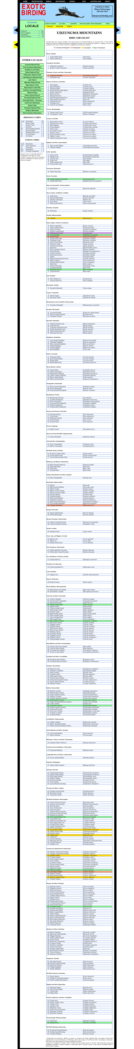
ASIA (84, 1)
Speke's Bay (32, 105)
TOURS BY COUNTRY (50, 23)
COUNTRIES (73, 23)
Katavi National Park (32, 72)
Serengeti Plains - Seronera (32, 100)
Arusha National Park (32, 64)
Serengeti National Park (32, 98)
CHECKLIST (50, 26)
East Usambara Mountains (32, 67)
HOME (25, 1)
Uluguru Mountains (32, 110)
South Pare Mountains (32, 103)
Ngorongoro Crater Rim (32, 87)
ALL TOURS (62, 23)
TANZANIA (32, 22)
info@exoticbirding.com (102, 16)
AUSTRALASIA (95, 1)
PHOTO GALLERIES (85, 23)
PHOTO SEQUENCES (96, 23)
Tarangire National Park (32, 108)
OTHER (108, 23)
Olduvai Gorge (32, 92)
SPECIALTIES (59, 26)
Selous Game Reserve (32, 95)
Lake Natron (32, 80)
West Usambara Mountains (32, 113)
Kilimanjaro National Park (32, 75)
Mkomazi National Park (32, 82)
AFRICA (72, 1)
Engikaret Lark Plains (32, 70)
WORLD (49, 1)
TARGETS (69, 26)
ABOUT (107, 1)
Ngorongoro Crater (32, 85)
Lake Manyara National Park (32, 77)
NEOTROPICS (60, 1)
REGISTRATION (37, 1)
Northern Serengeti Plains (32, 90)
